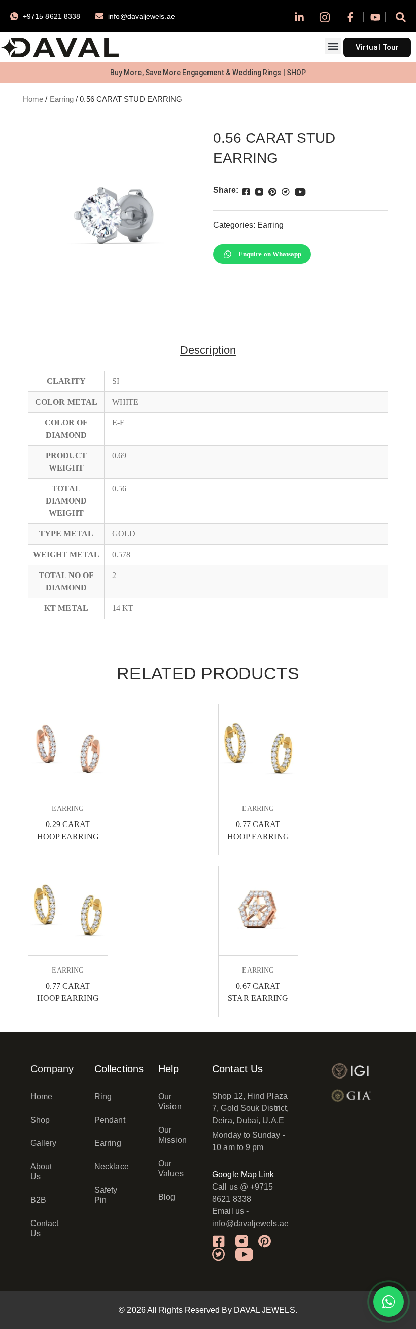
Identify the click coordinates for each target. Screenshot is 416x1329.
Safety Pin (105, 1195)
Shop (40, 1120)
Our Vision (169, 1101)
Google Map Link (243, 1174)
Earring (62, 99)
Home (33, 99)
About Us (41, 1171)
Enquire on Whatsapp (270, 254)
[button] (333, 46)
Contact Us (44, 1228)
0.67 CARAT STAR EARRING (258, 992)
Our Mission (172, 1135)
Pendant (109, 1120)
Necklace (111, 1166)
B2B (38, 1200)
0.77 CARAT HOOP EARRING (258, 830)
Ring (103, 1096)
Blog (166, 1197)
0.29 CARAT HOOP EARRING (68, 830)
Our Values (170, 1168)
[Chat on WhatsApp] (388, 1301)
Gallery (43, 1143)
